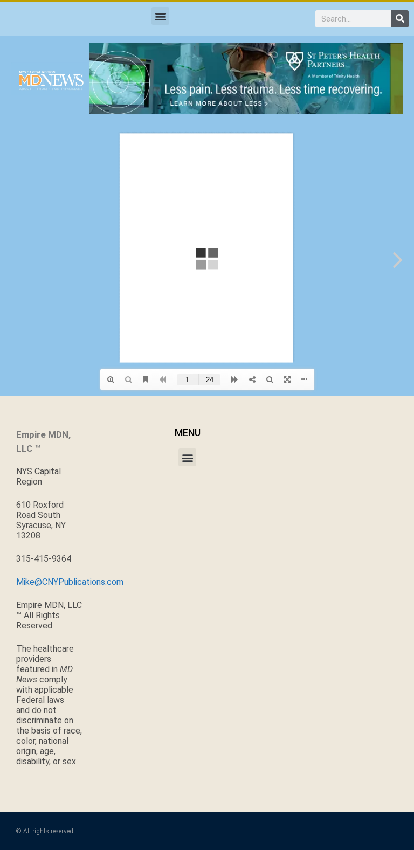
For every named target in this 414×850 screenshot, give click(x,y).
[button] (160, 16)
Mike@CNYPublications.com (69, 582)
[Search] (400, 18)
